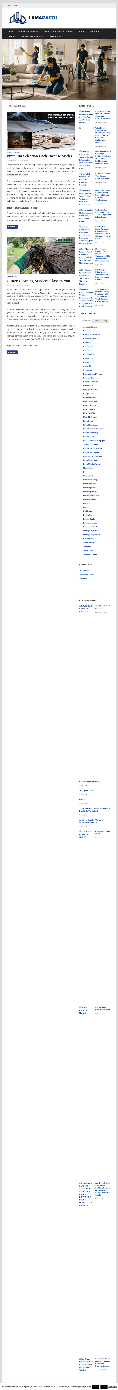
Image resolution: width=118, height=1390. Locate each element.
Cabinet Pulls (88, 346)
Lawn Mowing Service (92, 464)
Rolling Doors (88, 515)
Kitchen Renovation (91, 452)
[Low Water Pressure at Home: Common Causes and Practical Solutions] (86, 112)
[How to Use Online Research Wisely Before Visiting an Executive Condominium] (86, 191)
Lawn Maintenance (90, 460)
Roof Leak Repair (90, 523)
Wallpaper (87, 546)
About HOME (56, 36)
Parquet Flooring (90, 480)
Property (86, 503)
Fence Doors (88, 386)
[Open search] (110, 31)
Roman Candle (89, 519)
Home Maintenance (90, 425)
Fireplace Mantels (90, 390)
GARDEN (12, 36)
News (85, 472)
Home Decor (88, 421)
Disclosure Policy (87, 575)
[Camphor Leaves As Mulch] (86, 832)
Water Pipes (88, 550)
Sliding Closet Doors (91, 531)
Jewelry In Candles (90, 444)
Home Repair (88, 437)
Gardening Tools (89, 397)
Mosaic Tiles (88, 468)
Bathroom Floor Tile (91, 339)
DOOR (81, 31)
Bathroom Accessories (91, 335)
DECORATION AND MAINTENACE (58, 31)
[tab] (85, 321)
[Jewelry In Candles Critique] (86, 606)
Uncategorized (88, 539)
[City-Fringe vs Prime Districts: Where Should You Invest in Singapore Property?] (86, 270)
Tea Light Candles (86, 791)
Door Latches (88, 378)
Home (11, 31)
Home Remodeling (90, 433)
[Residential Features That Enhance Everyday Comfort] (86, 174)
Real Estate (87, 511)
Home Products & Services (93, 429)
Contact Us (84, 571)
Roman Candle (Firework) (89, 782)
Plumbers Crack (89, 484)
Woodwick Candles (90, 554)
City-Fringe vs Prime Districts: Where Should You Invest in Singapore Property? (102, 274)
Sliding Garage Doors (91, 535)
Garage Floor (88, 394)
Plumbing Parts (89, 488)
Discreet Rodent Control (92, 374)
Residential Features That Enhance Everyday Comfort (103, 176)
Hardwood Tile (89, 413)
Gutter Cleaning (12, 277)
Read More (11, 226)
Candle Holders (89, 354)
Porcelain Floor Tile (91, 495)
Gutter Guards (89, 409)
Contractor (87, 370)
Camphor (87, 350)
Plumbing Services (90, 492)
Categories (85, 321)
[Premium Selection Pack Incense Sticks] (41, 131)
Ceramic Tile (88, 358)
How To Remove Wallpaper (94, 441)
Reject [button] (104, 1387)
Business (86, 343)
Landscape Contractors (92, 456)
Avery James (24, 160)
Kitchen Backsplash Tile (92, 448)
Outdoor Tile (88, 476)
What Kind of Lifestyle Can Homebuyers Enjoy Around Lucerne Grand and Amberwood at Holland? (102, 135)
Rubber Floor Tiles (90, 527)
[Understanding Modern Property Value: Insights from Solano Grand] (86, 210)
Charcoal (86, 362)
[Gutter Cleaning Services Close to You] (41, 255)
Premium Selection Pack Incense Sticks (39, 156)
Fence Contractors (90, 382)
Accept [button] (95, 1387)
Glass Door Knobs (90, 401)
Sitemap (83, 579)
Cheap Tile (87, 366)
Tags (105, 321)
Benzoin (82, 800)
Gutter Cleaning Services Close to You (38, 281)
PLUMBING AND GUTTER (33, 36)
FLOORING (95, 31)
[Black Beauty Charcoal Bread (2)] (86, 1007)
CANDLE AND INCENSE (28, 31)
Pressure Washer (89, 499)
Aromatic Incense (13, 152)
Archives (96, 321)
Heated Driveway (90, 417)
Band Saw (87, 331)
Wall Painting (88, 542)
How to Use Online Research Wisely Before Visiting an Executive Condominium (102, 195)
